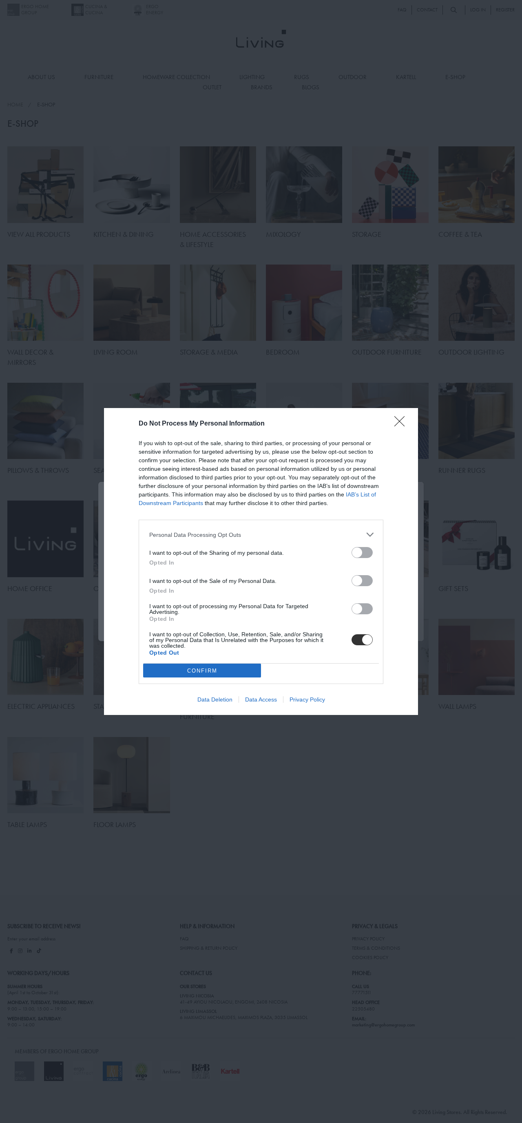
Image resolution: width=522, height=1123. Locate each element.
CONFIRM (202, 671)
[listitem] (261, 534)
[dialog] (261, 561)
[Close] (402, 424)
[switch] (362, 552)
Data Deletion (214, 699)
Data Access (261, 699)
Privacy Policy (307, 699)
